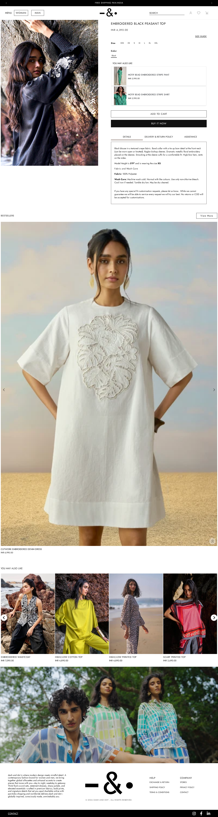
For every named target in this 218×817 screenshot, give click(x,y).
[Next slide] (214, 617)
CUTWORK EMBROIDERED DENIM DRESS (21, 549)
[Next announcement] (211, 3)
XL (150, 43)
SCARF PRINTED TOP (174, 657)
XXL (156, 43)
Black (114, 55)
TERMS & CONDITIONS (159, 792)
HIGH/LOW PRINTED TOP (123, 657)
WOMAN (21, 13)
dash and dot (101, 800)
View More (206, 216)
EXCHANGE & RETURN (159, 782)
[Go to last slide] (4, 617)
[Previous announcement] (6, 3)
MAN (38, 13)
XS (129, 43)
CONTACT (184, 792)
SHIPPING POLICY (157, 787)
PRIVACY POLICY (187, 787)
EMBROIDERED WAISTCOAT (15, 657)
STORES (183, 782)
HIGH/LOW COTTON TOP (69, 657)
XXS (122, 43)
